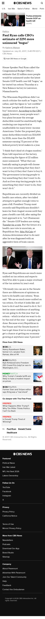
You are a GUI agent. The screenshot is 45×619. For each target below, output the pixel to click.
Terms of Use (8, 524)
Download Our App (10, 549)
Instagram (6, 496)
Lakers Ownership (10, 476)
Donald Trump (24, 429)
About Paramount (10, 569)
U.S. (4, 9)
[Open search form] (42, 3)
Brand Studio (8, 553)
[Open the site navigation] (8, 3)
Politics (5, 32)
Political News (8, 463)
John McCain (26, 231)
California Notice (9, 516)
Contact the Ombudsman (13, 589)
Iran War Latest (8, 467)
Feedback (6, 585)
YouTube (6, 487)
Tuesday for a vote (11, 224)
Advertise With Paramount (13, 573)
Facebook (6, 492)
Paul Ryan (11, 429)
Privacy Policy (8, 512)
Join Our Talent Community (14, 577)
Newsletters (7, 540)
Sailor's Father (24, 9)
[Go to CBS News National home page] (23, 3)
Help (4, 581)
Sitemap (6, 557)
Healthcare (12, 432)
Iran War (11, 9)
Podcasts (6, 544)
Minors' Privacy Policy (11, 528)
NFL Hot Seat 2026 (10, 471)
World (34, 9)
